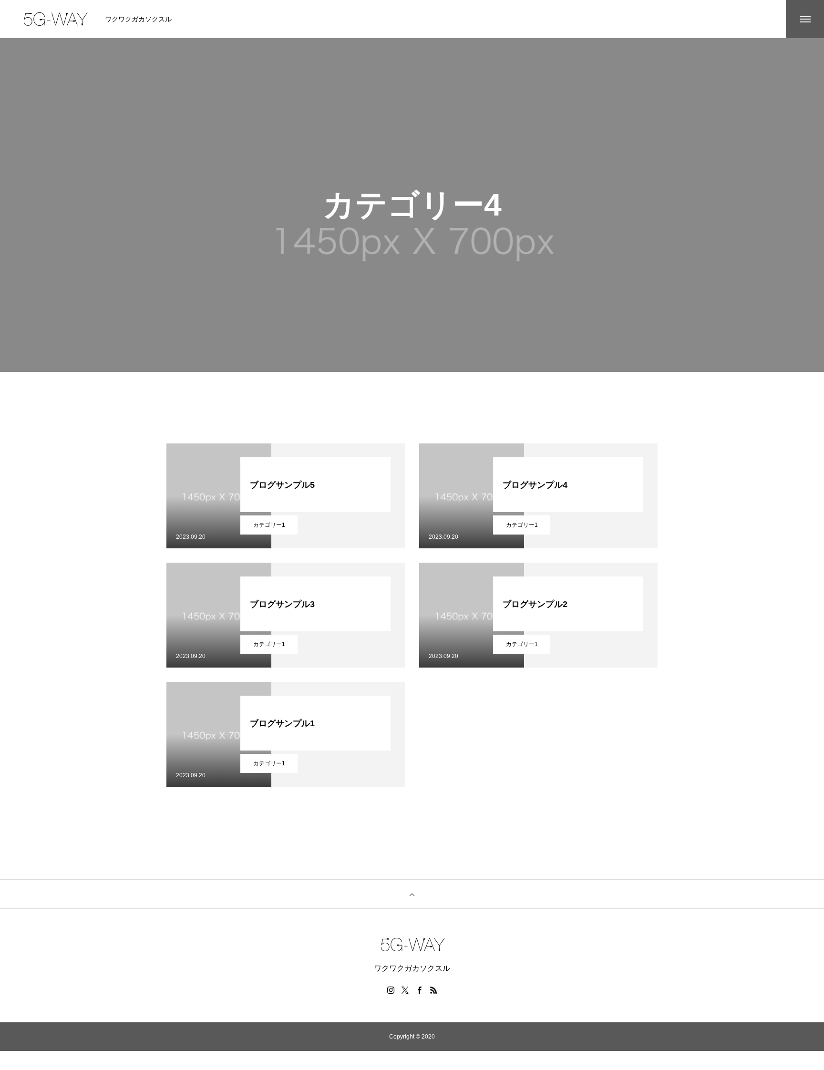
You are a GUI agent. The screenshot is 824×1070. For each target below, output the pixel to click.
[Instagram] (390, 990)
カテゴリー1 (269, 525)
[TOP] (412, 894)
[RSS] (433, 990)
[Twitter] (405, 990)
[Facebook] (419, 990)
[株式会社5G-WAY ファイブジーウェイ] (55, 19)
